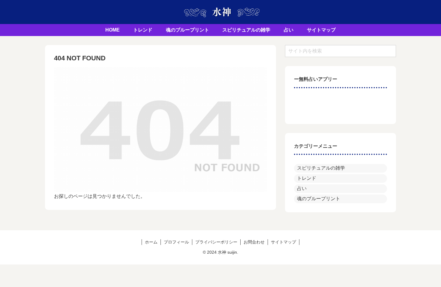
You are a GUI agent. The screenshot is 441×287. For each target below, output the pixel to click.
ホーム (151, 242)
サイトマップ (283, 242)
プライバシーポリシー (216, 242)
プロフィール (176, 242)
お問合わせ (254, 242)
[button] (389, 50)
